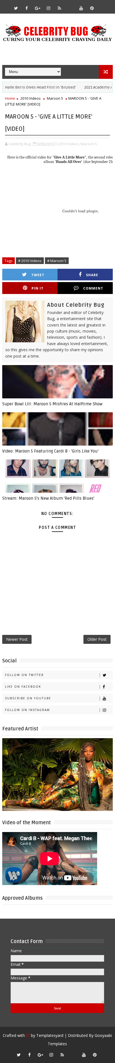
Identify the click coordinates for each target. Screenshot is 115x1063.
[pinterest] (92, 8)
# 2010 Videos (30, 260)
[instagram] (48, 8)
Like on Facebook (23, 686)
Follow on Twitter (24, 675)
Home (10, 98)
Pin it (38, 288)
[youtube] (81, 8)
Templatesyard (49, 1035)
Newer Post (17, 639)
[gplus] (37, 8)
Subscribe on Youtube (28, 698)
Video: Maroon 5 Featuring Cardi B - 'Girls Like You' (50, 451)
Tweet (37, 275)
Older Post (97, 639)
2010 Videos (30, 98)
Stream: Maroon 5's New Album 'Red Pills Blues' (48, 498)
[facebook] (27, 8)
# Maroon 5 (56, 260)
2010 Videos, (69, 143)
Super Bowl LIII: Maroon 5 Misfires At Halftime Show (52, 403)
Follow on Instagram (27, 710)
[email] (70, 5)
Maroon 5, (89, 143)
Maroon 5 (55, 98)
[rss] (59, 8)
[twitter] (16, 8)
